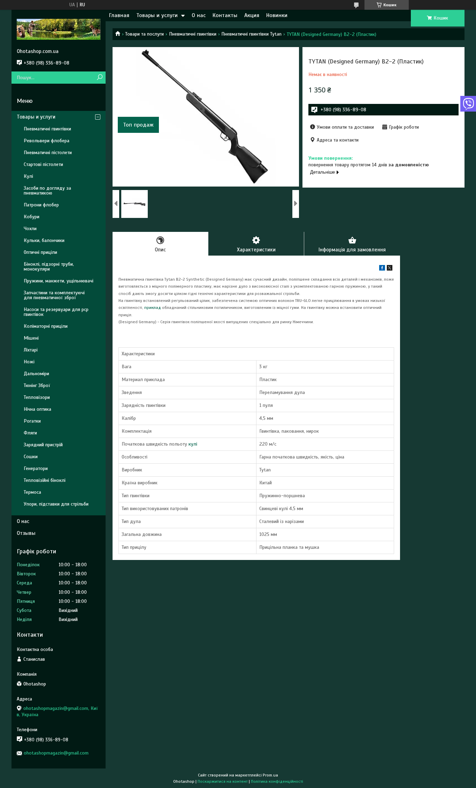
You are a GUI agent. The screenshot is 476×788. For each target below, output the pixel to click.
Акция (251, 15)
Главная (119, 15)
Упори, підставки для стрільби (56, 504)
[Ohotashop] (58, 29)
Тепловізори (37, 397)
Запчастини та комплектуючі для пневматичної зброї (54, 295)
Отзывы (26, 533)
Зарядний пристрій (43, 445)
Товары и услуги (157, 15)
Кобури (31, 217)
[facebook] (382, 269)
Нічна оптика (37, 409)
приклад (152, 307)
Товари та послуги (144, 34)
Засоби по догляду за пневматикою (47, 190)
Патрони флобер (41, 205)
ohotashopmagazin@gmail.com (56, 753)
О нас (199, 15)
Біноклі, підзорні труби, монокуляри (49, 266)
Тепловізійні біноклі (45, 480)
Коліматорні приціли (46, 326)
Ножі (29, 362)
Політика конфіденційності (277, 781)
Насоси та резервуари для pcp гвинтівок (56, 311)
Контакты (225, 15)
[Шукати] (99, 77)
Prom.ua (270, 775)
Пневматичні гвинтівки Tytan (251, 34)
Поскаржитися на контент (223, 781)
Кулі (28, 176)
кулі (193, 444)
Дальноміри (36, 374)
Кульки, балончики (44, 240)
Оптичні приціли (40, 252)
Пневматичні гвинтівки (192, 34)
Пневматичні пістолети (48, 153)
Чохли (30, 229)
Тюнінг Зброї (37, 385)
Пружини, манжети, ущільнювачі (58, 281)
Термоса (32, 492)
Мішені (31, 338)
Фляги (30, 433)
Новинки (276, 15)
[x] (389, 269)
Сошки (31, 457)
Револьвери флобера (46, 141)
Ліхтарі (31, 350)
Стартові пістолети (43, 164)
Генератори (36, 468)
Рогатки (32, 421)
